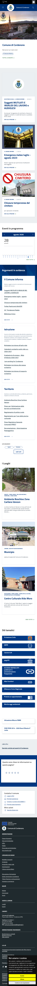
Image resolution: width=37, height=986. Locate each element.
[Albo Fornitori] (30, 682)
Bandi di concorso (7, 935)
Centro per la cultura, (25, 594)
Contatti (4, 911)
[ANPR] (30, 646)
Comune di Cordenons (13, 45)
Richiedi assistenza (12, 799)
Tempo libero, (12, 494)
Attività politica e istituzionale (12, 595)
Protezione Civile (10, 637)
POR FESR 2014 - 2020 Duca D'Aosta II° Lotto (17, 729)
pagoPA (6, 660)
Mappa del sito (6, 977)
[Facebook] (3, 967)
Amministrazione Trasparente (11, 930)
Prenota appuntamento (14, 804)
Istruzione (9, 329)
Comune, (6, 548)
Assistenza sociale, (9, 99)
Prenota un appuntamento (13, 696)
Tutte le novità (7, 58)
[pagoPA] (30, 661)
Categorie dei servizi (8, 855)
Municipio (9, 552)
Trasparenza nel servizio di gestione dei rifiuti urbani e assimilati (16, 950)
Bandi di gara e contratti (8, 934)
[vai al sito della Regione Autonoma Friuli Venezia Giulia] (4, 2)
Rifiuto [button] (22, 979)
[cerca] (33, 8)
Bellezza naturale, (21, 494)
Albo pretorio (5, 937)
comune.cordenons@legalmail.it (14, 925)
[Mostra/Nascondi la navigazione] (3, 7)
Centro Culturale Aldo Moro (18, 598)
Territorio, (7, 496)
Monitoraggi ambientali (12, 704)
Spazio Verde (13, 496)
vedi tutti (18, 452)
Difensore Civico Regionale (13, 689)
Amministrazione (7, 834)
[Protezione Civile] (30, 638)
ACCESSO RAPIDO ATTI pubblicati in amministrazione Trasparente (11, 671)
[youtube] (6, 967)
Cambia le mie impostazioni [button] (22, 983)
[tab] (3, 255)
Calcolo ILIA (8, 652)
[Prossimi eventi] (33, 234)
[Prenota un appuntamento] (30, 697)
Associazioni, (7, 594)
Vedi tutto (29, 259)
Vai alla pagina (9, 119)
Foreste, (6, 494)
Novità (4, 886)
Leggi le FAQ (10, 796)
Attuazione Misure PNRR (12, 720)
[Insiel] (5, 983)
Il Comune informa (19, 99)
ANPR (6, 645)
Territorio (9, 389)
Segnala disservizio (12, 810)
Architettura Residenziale (16, 548)
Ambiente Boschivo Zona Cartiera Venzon (17, 500)
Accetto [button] (22, 976)
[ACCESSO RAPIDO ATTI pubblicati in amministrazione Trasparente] (30, 671)
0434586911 (16, 802)
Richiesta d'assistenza (8, 955)
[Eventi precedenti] (4, 234)
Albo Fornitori (9, 681)
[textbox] (15, 773)
